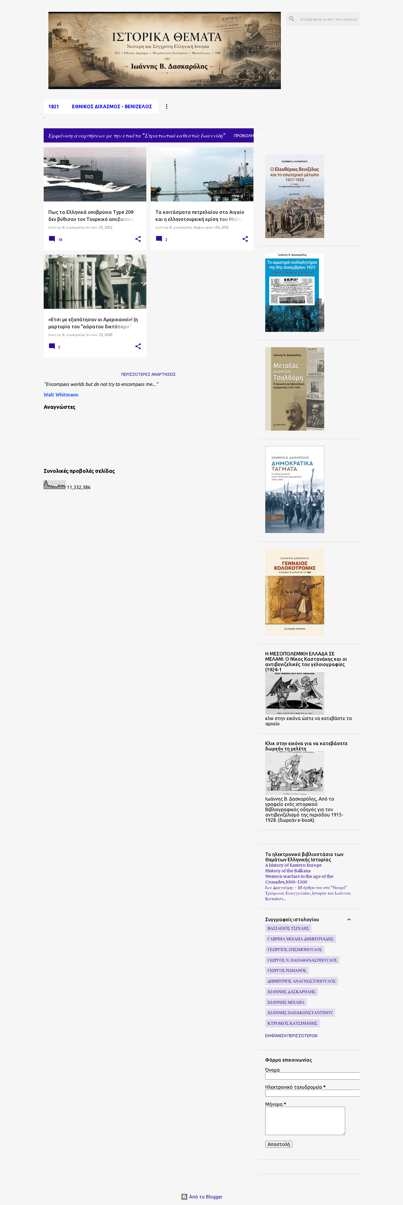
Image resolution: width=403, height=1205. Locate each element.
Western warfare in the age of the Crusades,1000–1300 (299, 879)
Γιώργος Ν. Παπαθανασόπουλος (302, 960)
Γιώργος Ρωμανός (287, 970)
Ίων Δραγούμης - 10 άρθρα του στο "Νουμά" (306, 887)
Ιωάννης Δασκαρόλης (292, 991)
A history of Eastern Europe (293, 865)
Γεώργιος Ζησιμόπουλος (295, 949)
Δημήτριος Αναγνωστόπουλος (302, 981)
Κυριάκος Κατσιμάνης (292, 1023)
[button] (138, 239)
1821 (53, 106)
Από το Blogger (205, 1196)
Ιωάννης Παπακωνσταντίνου (300, 1012)
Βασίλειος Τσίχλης (288, 928)
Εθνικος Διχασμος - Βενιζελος (112, 106)
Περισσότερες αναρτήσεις (148, 374)
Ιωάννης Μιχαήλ (286, 1002)
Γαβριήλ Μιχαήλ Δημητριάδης (301, 939)
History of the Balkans (288, 870)
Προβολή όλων (250, 135)
